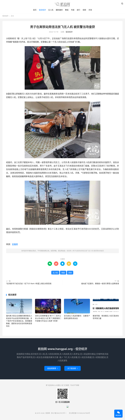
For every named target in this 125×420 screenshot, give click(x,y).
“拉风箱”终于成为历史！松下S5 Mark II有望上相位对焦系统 (28, 283)
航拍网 (62, 4)
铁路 (63, 273)
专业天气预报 (74, 385)
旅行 (78, 10)
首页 (34, 10)
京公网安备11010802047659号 (79, 413)
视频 (84, 10)
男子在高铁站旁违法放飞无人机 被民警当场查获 (62, 27)
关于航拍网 (72, 368)
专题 (72, 10)
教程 (66, 10)
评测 (90, 10)
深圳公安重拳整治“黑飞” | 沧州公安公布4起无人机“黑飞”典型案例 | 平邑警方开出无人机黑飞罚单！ (48, 318)
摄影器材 (59, 10)
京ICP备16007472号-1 (58, 413)
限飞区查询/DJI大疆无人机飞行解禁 (57, 385)
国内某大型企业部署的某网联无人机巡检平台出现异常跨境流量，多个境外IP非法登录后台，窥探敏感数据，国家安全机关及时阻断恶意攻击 (19, 321)
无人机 (50, 10)
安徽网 (15, 244)
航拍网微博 (52, 368)
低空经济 (42, 10)
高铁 (70, 273)
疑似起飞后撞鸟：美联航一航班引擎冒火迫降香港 (100, 283)
